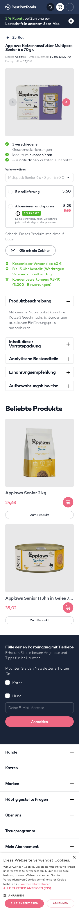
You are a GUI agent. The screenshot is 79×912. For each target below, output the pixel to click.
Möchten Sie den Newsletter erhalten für (37, 671)
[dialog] (39, 882)
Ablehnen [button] (60, 903)
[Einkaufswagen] (60, 7)
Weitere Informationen (35, 884)
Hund (17, 696)
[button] (39, 888)
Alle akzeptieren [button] (24, 903)
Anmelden (39, 721)
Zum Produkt (39, 515)
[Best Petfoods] (20, 7)
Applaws (20, 56)
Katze (17, 683)
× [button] (74, 857)
